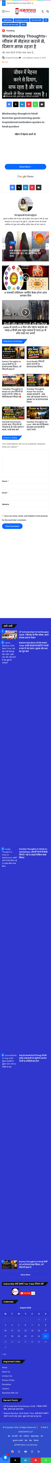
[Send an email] (20, 58)
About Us (6, 1372)
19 (19, 1336)
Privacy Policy (8, 1380)
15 (39, 1330)
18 (12, 1336)
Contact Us (7, 1376)
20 (25, 1336)
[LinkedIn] (22, 104)
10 (5, 1330)
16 (46, 1330)
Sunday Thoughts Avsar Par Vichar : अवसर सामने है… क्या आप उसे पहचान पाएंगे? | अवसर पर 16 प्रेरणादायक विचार (37, 395)
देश (46, 20)
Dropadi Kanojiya (12, 58)
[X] (15, 104)
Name (5, 481)
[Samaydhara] (25, 11)
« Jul (4, 1354)
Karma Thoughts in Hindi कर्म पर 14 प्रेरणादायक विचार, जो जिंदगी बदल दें (11, 365)
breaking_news (21, 20)
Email (5, 493)
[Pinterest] (29, 104)
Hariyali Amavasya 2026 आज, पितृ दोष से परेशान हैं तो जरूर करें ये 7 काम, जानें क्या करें (13, 425)
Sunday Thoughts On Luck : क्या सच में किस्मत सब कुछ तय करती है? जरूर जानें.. (38, 425)
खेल (26, 1440)
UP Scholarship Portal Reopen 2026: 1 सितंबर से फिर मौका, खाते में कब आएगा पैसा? (34, 635)
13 (25, 1330)
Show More (24, 167)
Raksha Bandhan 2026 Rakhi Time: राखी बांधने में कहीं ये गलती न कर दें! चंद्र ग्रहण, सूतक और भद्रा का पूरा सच (34, 647)
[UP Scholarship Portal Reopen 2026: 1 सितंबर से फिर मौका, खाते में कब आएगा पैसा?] (9, 635)
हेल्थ (30, 1440)
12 (19, 1330)
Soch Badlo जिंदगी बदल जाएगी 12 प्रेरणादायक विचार (35, 364)
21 (32, 1336)
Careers (5, 1389)
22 (39, 1336)
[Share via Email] (42, 104)
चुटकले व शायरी (18, 1440)
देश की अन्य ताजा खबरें (11, 24)
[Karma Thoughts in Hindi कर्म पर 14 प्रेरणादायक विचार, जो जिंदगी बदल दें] (13, 352)
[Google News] (26, 177)
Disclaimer (6, 1384)
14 (32, 1330)
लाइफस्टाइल (8, 20)
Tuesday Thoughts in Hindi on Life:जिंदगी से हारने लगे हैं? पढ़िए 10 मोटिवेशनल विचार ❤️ (12, 393)
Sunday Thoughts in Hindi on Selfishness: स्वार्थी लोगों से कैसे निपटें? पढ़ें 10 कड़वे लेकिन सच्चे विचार (33, 853)
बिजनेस (36, 1440)
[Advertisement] (11, 571)
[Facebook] (9, 104)
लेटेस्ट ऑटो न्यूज (16, 243)
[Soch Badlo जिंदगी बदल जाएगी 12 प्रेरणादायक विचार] (38, 352)
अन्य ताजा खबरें (36, 20)
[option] (25, 246)
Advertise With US (10, 1393)
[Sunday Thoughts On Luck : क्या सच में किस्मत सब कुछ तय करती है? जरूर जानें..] (38, 413)
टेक (42, 1436)
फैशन (23, 24)
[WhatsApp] (35, 104)
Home (4, 1367)
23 (45, 1336)
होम (9, 1436)
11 (12, 1330)
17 (5, 1336)
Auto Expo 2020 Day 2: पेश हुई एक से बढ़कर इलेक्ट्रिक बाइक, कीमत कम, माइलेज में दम (25, 255)
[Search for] (47, 12)
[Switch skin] (42, 12)
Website (5, 504)
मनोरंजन (26, 1436)
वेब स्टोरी (15, 1436)
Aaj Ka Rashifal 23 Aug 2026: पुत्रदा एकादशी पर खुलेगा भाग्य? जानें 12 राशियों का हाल (33, 1058)
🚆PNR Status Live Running (25, 1445)
